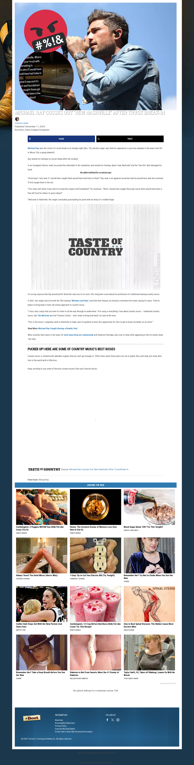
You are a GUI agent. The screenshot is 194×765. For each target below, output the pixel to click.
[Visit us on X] (113, 719)
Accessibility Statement (65, 723)
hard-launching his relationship (78, 335)
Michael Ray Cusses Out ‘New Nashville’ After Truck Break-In (98, 469)
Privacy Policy (60, 726)
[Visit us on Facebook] (108, 719)
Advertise (59, 720)
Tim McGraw (43, 315)
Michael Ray (33, 148)
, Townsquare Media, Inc (45, 739)
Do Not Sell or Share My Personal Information (74, 732)
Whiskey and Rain (80, 300)
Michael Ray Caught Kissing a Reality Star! (58, 328)
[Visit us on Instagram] (119, 719)
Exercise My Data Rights (65, 729)
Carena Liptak (21, 123)
